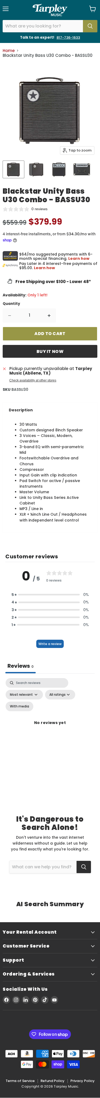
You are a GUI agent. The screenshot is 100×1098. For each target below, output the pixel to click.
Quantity (11, 304)
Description (21, 410)
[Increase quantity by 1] (49, 315)
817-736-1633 (68, 37)
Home (9, 50)
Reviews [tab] (20, 666)
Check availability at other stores (32, 380)
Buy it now (50, 351)
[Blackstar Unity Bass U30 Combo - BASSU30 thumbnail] (13, 169)
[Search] (90, 26)
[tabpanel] (50, 729)
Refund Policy (53, 1080)
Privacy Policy (82, 1080)
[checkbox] (19, 706)
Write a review (50, 644)
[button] (50, 594)
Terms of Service (20, 1080)
